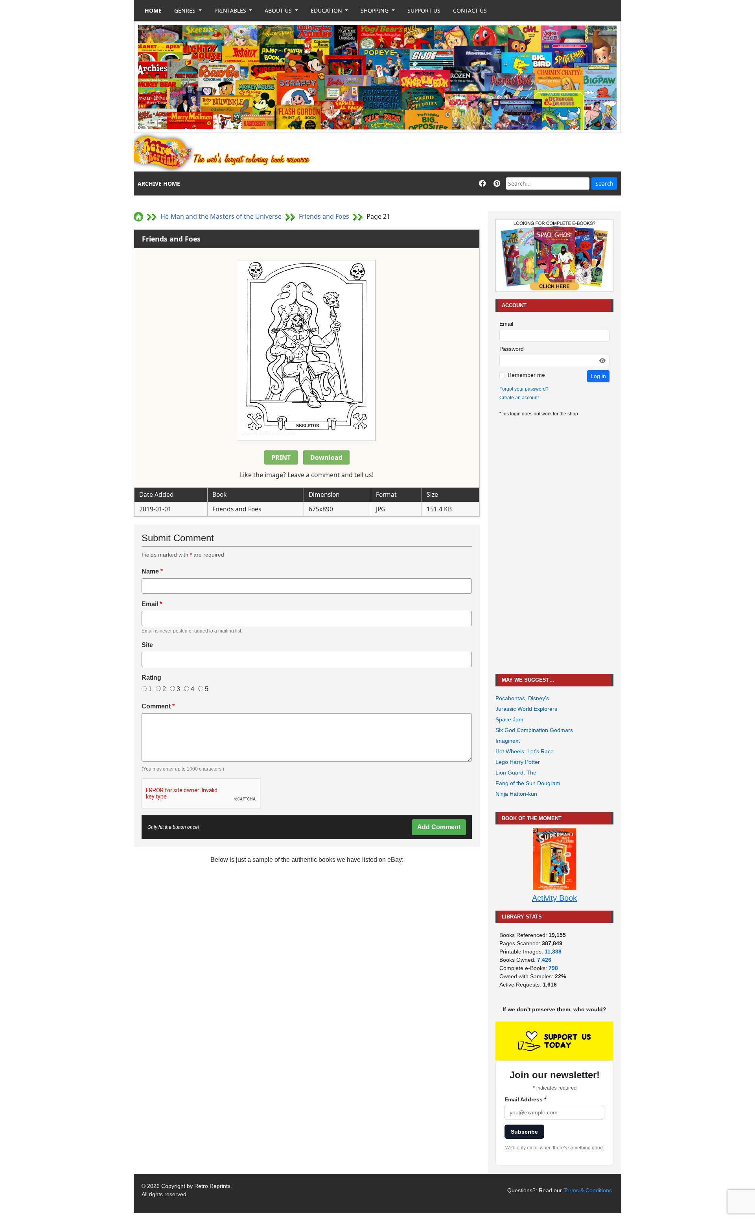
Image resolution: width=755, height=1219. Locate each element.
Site (147, 645)
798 (553, 968)
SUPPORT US (423, 10)
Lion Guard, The (515, 772)
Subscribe (524, 1132)
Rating (151, 677)
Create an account (519, 397)
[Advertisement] (478, 152)
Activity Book (554, 898)
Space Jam (509, 719)
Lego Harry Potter (517, 762)
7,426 (544, 960)
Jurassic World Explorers (526, 709)
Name (152, 571)
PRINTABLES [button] (231, 10)
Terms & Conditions (587, 1190)
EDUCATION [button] (327, 10)
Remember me (526, 375)
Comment (158, 706)
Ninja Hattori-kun (516, 794)
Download (326, 457)
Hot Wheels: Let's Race (524, 751)
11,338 (553, 951)
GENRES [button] (185, 10)
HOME (153, 10)
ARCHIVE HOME (159, 183)
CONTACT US (470, 10)
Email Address (525, 1099)
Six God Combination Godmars (534, 730)
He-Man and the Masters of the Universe (221, 216)
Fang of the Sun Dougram (527, 783)
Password (511, 349)
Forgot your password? (524, 389)
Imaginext (507, 741)
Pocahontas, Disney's (522, 698)
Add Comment (438, 827)
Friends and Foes (324, 216)
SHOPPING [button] (375, 10)
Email (152, 604)
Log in (598, 376)
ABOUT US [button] (279, 10)
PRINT (281, 457)
